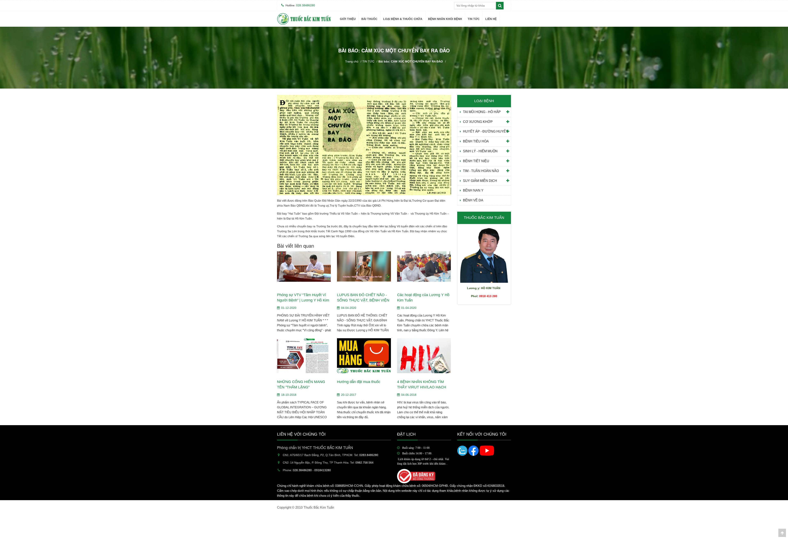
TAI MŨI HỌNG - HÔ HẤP (482, 112)
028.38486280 (305, 5)
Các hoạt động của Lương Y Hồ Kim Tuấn (423, 297)
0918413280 (322, 470)
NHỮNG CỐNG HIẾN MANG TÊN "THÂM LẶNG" (301, 384)
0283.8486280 (368, 455)
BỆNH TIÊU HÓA (476, 141)
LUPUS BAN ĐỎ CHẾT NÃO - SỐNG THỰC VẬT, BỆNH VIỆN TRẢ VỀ (363, 298)
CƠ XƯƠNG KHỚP (478, 121)
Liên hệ (491, 19)
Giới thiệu (348, 19)
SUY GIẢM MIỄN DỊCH (480, 180)
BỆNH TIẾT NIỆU (476, 161)
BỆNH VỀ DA (473, 200)
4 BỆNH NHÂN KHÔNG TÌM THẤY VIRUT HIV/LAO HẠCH (421, 384)
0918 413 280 (488, 296)
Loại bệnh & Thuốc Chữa (402, 19)
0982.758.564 (364, 462)
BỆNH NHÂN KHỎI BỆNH (445, 19)
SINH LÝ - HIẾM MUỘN (480, 151)
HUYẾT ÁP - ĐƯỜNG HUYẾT (485, 131)
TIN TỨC (474, 19)
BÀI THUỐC (369, 19)
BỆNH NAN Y (391, 93)
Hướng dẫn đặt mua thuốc (358, 382)
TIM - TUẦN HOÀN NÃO (481, 171)
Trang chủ (351, 61)
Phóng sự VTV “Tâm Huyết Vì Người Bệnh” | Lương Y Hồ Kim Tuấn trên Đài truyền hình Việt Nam (303, 298)
